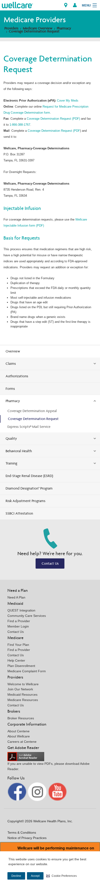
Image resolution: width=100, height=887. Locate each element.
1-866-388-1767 (20, 124)
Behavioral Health (19, 451)
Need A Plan (16, 597)
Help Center (16, 660)
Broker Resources (20, 718)
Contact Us (50, 563)
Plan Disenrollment (21, 666)
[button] (61, 876)
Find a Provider (18, 621)
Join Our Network (20, 689)
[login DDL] (75, 5)
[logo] (17, 5)
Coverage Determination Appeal (32, 411)
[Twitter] (38, 791)
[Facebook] (17, 791)
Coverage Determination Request (34, 31)
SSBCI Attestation (19, 513)
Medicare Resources (22, 700)
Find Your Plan (18, 645)
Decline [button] (16, 875)
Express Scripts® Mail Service (28, 426)
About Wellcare (18, 736)
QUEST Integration (21, 610)
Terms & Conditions (21, 832)
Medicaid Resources (22, 694)
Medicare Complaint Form (26, 671)
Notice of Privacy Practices (27, 838)
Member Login (18, 626)
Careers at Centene (22, 741)
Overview (13, 351)
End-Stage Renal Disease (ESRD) (29, 476)
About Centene (18, 731)
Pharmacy (64, 28)
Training (11, 463)
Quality (11, 438)
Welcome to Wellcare (23, 684)
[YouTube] (57, 791)
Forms (10, 388)
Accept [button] (35, 875)
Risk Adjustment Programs (25, 501)
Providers (11, 28)
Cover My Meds (67, 100)
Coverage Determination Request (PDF (54, 130)
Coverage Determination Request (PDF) (53, 118)
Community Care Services (26, 616)
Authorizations (17, 376)
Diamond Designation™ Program (29, 488)
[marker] (65, 5)
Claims (11, 363)
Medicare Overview (37, 28)
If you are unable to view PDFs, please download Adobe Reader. (48, 766)
